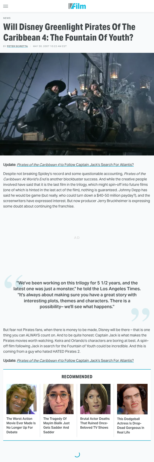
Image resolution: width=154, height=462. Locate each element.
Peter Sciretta (17, 46)
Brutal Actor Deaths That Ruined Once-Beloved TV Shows (95, 423)
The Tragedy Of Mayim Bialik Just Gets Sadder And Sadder (56, 425)
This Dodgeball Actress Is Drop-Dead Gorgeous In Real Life (130, 425)
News (7, 18)
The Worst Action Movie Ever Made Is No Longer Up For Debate (21, 425)
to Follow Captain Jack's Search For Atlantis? (75, 164)
